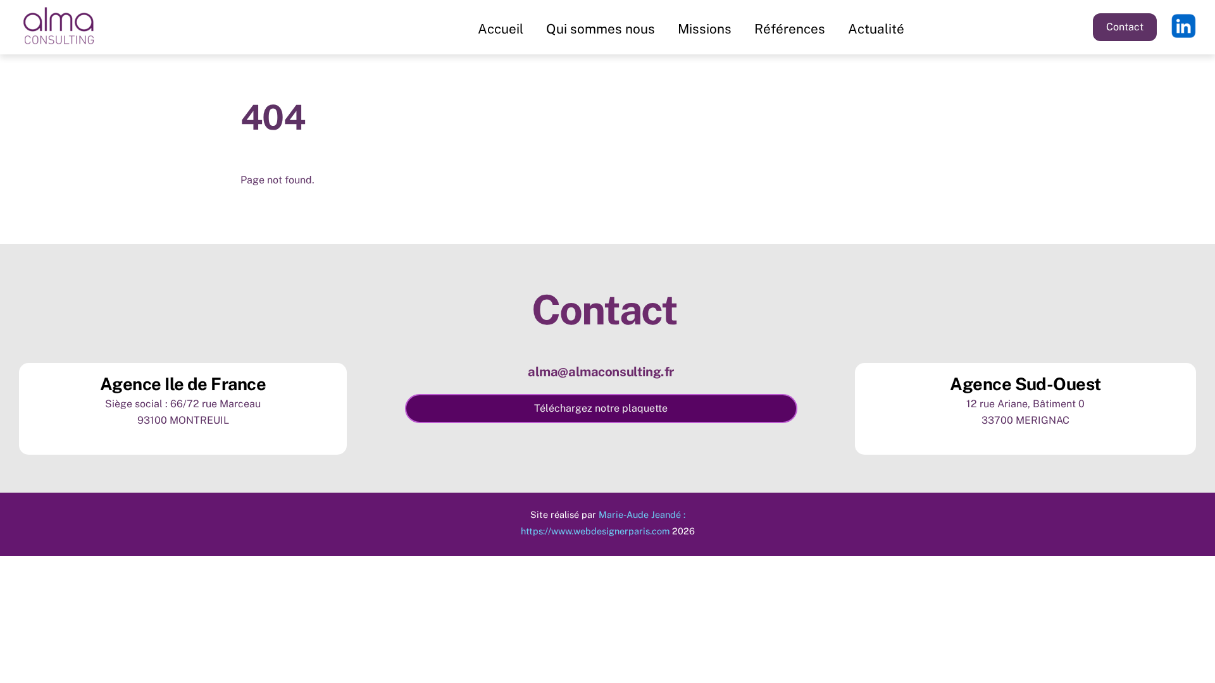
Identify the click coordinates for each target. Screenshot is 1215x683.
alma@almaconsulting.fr (601, 371)
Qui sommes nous (600, 29)
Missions (705, 29)
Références (789, 29)
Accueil (500, 29)
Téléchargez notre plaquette (601, 408)
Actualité (876, 29)
